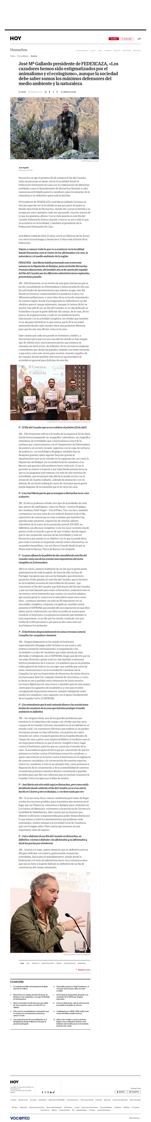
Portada (12, 56)
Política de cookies (135, 1100)
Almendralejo (127, 50)
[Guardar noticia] (22, 92)
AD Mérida (126, 1107)
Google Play (135, 1092)
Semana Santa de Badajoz (54, 1107)
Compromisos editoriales (120, 1100)
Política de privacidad (87, 1100)
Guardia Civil (35, 963)
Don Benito (108, 50)
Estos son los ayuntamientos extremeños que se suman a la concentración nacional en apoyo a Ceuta (31, 1013)
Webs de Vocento (134, 1118)
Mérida (100, 50)
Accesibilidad (42, 1100)
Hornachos (18, 49)
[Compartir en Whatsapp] (45, 92)
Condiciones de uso (72, 1100)
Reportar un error (84, 970)
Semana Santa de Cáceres (36, 1107)
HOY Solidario (68, 1107)
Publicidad (98, 1100)
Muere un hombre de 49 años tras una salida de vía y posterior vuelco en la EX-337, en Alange (30, 1005)
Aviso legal (33, 1100)
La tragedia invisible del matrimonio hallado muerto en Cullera (30, 988)
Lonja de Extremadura (103, 1110)
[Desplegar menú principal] (139, 38)
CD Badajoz (117, 1107)
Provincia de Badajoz (82, 50)
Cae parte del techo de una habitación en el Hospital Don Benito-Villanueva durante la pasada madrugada (30, 1022)
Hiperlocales (137, 50)
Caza (27, 963)
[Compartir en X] (53, 92)
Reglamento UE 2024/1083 (56, 1100)
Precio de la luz (45, 1110)
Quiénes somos (23, 1100)
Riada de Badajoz (81, 1110)
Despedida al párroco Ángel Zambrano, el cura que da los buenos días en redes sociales (72, 989)
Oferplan (54, 1110)
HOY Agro (15, 1107)
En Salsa (77, 1107)
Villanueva (117, 50)
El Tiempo (92, 1110)
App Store (122, 1092)
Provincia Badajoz (22, 56)
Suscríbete (114, 39)
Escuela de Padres (64, 1110)
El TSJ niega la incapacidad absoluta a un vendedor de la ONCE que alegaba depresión (72, 997)
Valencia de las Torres (48, 963)
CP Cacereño (135, 1107)
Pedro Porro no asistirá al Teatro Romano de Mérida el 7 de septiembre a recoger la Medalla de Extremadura (31, 997)
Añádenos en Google (69, 92)
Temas (22, 963)
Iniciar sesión (128, 39)
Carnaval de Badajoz (106, 1107)
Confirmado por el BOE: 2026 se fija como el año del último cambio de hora (72, 1012)
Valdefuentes (82, 963)
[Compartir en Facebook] (49, 92)
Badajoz (93, 50)
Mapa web (107, 1100)
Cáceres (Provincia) (69, 963)
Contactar (13, 1100)
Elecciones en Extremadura (90, 1107)
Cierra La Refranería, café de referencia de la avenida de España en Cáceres (72, 1004)
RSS (73, 1110)
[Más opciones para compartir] (57, 92)
